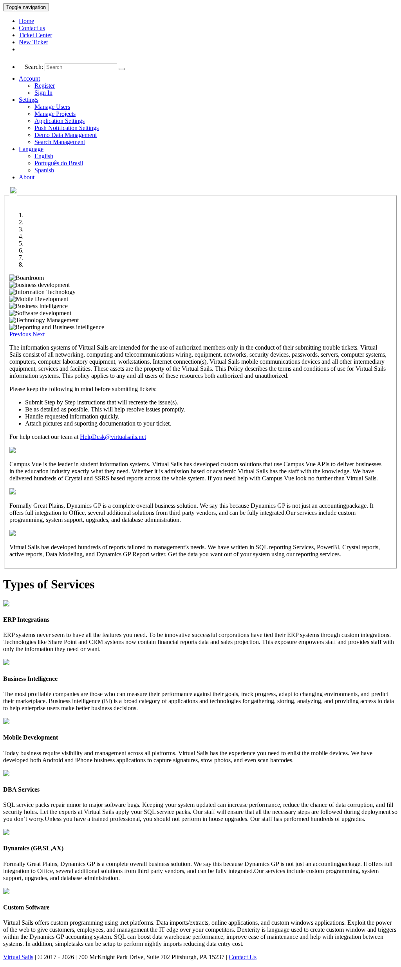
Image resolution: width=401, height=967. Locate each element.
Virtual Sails (18, 957)
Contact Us (242, 957)
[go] (122, 69)
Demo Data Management (65, 135)
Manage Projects (55, 113)
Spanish (44, 170)
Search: (34, 66)
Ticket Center (35, 35)
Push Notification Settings (66, 127)
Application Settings (59, 120)
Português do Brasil (58, 163)
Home (26, 21)
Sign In (43, 92)
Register (44, 85)
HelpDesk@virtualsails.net (113, 436)
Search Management (59, 142)
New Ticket (33, 42)
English (43, 156)
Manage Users (52, 106)
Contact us (32, 28)
